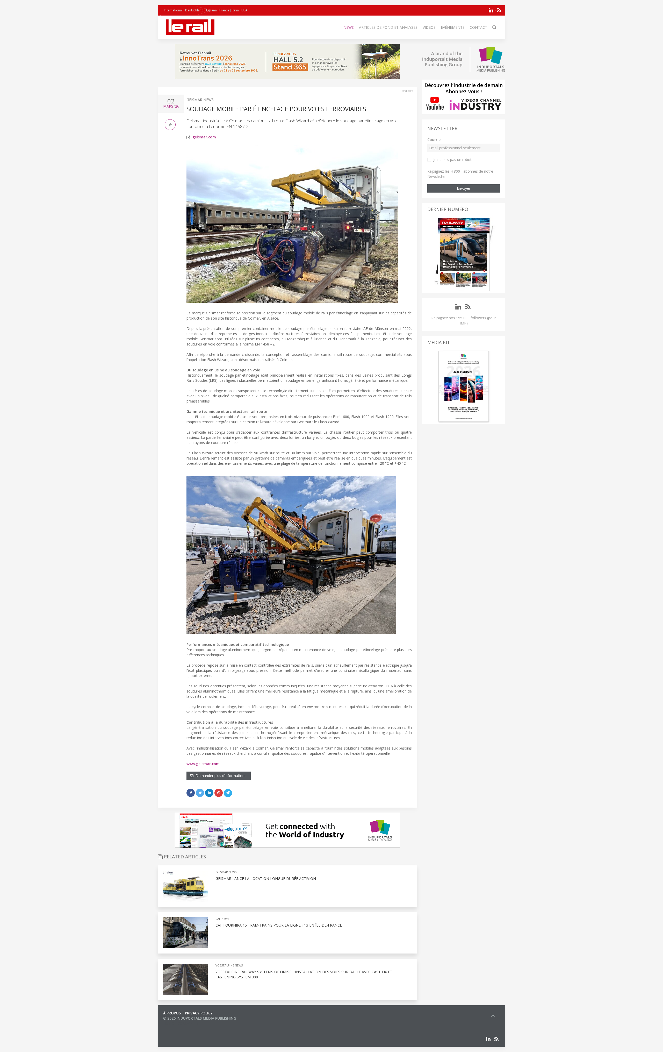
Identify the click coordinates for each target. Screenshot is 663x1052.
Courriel (434, 139)
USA (244, 10)
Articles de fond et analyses (388, 27)
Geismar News (200, 99)
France (224, 10)
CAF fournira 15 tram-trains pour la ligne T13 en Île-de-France (278, 925)
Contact (478, 27)
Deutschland (194, 10)
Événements (453, 27)
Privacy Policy (199, 1013)
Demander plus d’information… (220, 775)
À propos (172, 1013)
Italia (235, 10)
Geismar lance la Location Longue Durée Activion (265, 878)
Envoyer (463, 188)
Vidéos (429, 27)
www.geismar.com (203, 763)
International (173, 10)
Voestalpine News (229, 965)
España (211, 10)
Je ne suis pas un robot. (452, 159)
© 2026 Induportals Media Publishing (199, 1018)
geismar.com (204, 137)
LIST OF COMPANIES (180, 1023)
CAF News (222, 919)
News (348, 27)
